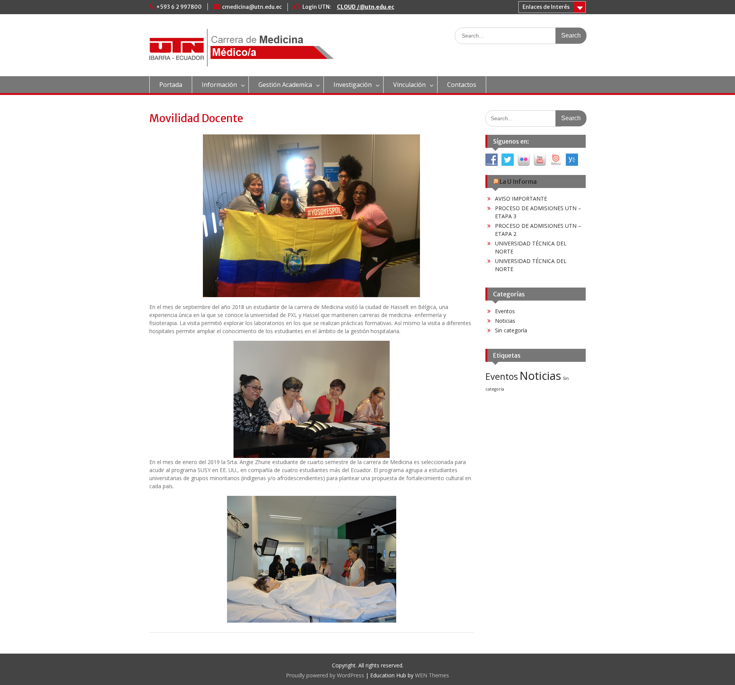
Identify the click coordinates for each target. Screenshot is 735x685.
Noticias (505, 320)
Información (219, 84)
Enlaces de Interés (546, 6)
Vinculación (409, 84)
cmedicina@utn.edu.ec (252, 6)
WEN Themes (432, 675)
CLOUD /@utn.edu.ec (365, 6)
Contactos (461, 84)
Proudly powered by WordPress (325, 675)
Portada (170, 84)
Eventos (505, 311)
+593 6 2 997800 (179, 6)
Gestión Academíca (285, 84)
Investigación (352, 84)
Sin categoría (511, 330)
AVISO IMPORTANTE (521, 198)
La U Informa (518, 181)
